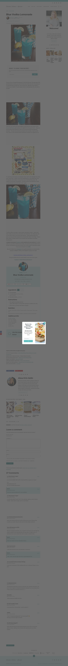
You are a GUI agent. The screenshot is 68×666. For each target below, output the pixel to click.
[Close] (44, 323)
